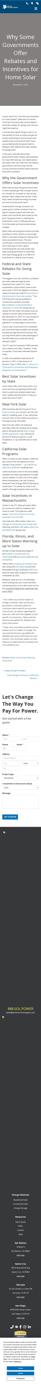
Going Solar (7, 660)
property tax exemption (24, 564)
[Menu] (36, 8)
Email (20, 744)
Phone (5, 744)
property (23, 557)
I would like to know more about (17, 784)
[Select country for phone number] (5, 748)
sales (21, 527)
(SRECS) (32, 569)
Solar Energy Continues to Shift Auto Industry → (23, 676)
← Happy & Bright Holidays (14, 670)
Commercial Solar (20, 1204)
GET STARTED (10, 817)
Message (6, 793)
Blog (13, 657)
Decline (20, 1373)
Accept (20, 1368)
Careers (20, 1230)
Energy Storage (20, 1208)
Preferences (20, 1378)
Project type (8, 774)
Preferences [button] (17, 1361)
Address (6, 754)
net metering (21, 566)
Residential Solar (20, 1200)
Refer (20, 1226)
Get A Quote (20, 1222)
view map (20, 1255)
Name (5, 735)
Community (20, 657)
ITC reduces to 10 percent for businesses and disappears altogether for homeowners (20, 367)
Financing (30, 657)
